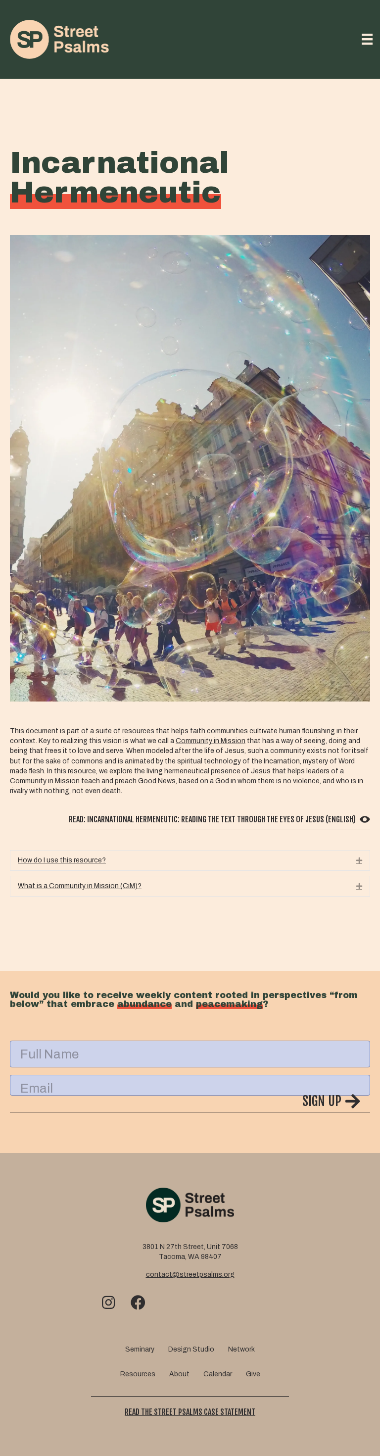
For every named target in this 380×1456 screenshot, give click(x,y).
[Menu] (367, 39)
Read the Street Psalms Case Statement (190, 1412)
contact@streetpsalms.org (190, 1274)
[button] (190, 860)
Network (241, 1349)
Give (253, 1374)
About (179, 1374)
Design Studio (191, 1349)
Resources (137, 1374)
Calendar (217, 1374)
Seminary (139, 1349)
